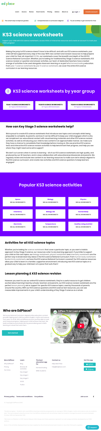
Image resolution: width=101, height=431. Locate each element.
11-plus (22, 385)
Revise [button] (31, 12)
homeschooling (77, 63)
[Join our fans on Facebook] (93, 396)
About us (65, 12)
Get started (13, 333)
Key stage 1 (24, 372)
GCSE (22, 381)
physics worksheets (58, 254)
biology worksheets (41, 254)
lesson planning (18, 285)
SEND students (41, 371)
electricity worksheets (16, 259)
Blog (21, 364)
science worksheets (36, 249)
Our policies (38, 397)
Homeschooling (41, 368)
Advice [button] (57, 12)
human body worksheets (85, 257)
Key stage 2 (24, 375)
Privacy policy (9, 397)
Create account (92, 12)
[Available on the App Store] (90, 365)
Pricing (49, 12)
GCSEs (36, 56)
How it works (40, 12)
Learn (17, 12)
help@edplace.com (59, 367)
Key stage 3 (24, 378)
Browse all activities (23, 368)
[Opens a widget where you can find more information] (92, 427)
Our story (7, 370)
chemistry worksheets (80, 254)
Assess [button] (24, 12)
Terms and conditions (24, 397)
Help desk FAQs (57, 364)
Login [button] (76, 12)
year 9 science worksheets (47, 66)
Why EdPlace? (9, 364)
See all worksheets (17, 202)
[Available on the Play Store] (90, 370)
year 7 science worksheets (22, 66)
